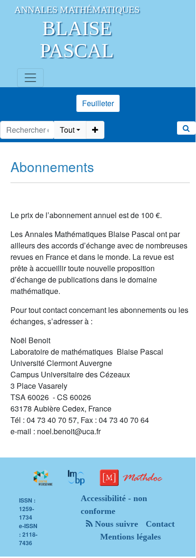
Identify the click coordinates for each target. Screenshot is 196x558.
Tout (67, 129)
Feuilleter (98, 103)
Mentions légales (130, 536)
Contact (160, 524)
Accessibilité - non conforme (114, 505)
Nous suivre (115, 524)
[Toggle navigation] (30, 77)
